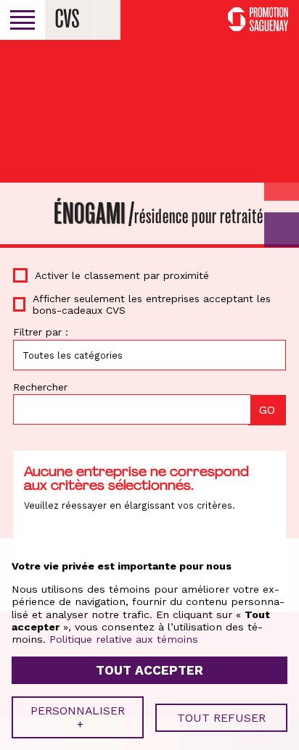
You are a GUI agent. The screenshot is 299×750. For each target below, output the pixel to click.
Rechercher (40, 387)
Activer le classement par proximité (122, 275)
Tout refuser (221, 718)
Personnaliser (77, 717)
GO (281, 229)
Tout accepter (149, 670)
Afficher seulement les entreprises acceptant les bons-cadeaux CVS (152, 304)
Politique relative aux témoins (123, 639)
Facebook (198, 19)
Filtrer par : (40, 332)
